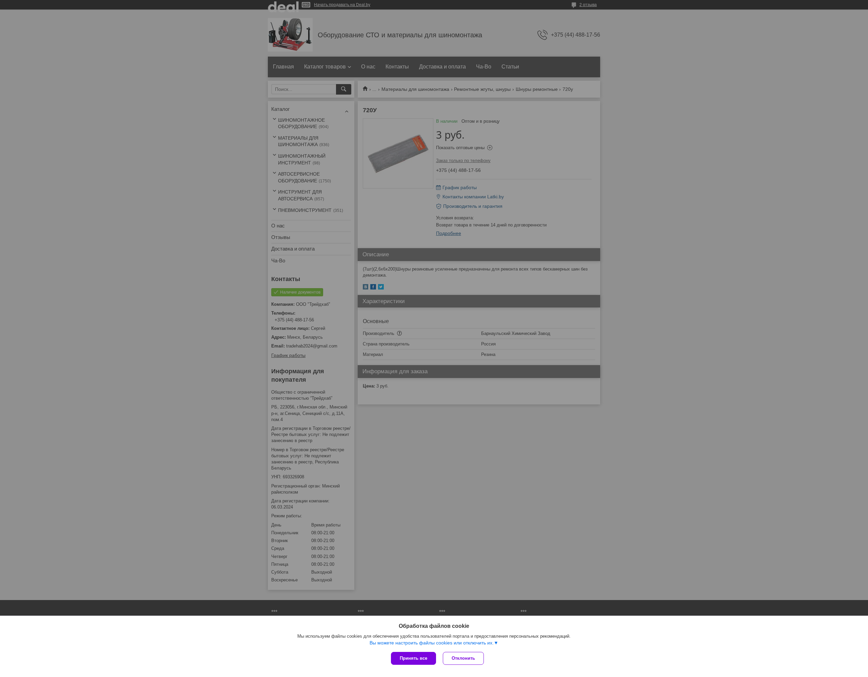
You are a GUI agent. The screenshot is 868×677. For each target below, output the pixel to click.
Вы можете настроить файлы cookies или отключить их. (432, 642)
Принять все (413, 658)
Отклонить (463, 658)
